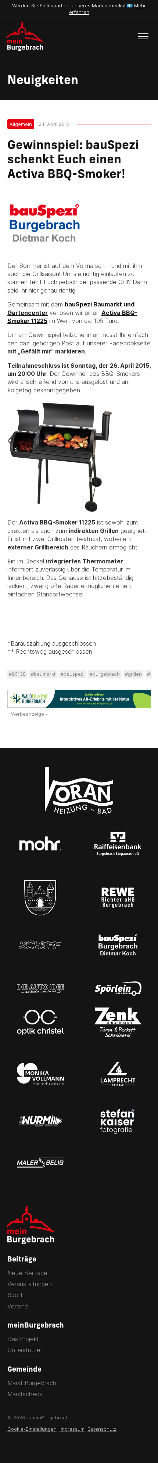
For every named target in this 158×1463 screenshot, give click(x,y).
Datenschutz (101, 1429)
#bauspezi (73, 674)
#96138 (17, 674)
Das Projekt (23, 1339)
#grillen (133, 674)
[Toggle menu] (143, 36)
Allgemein (21, 124)
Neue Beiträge (27, 1273)
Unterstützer (24, 1350)
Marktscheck (24, 1394)
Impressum (72, 1429)
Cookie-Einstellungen (32, 1429)
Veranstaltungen (29, 1284)
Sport (15, 1295)
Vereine (17, 1306)
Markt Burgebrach (31, 1383)
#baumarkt (43, 674)
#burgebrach (105, 674)
